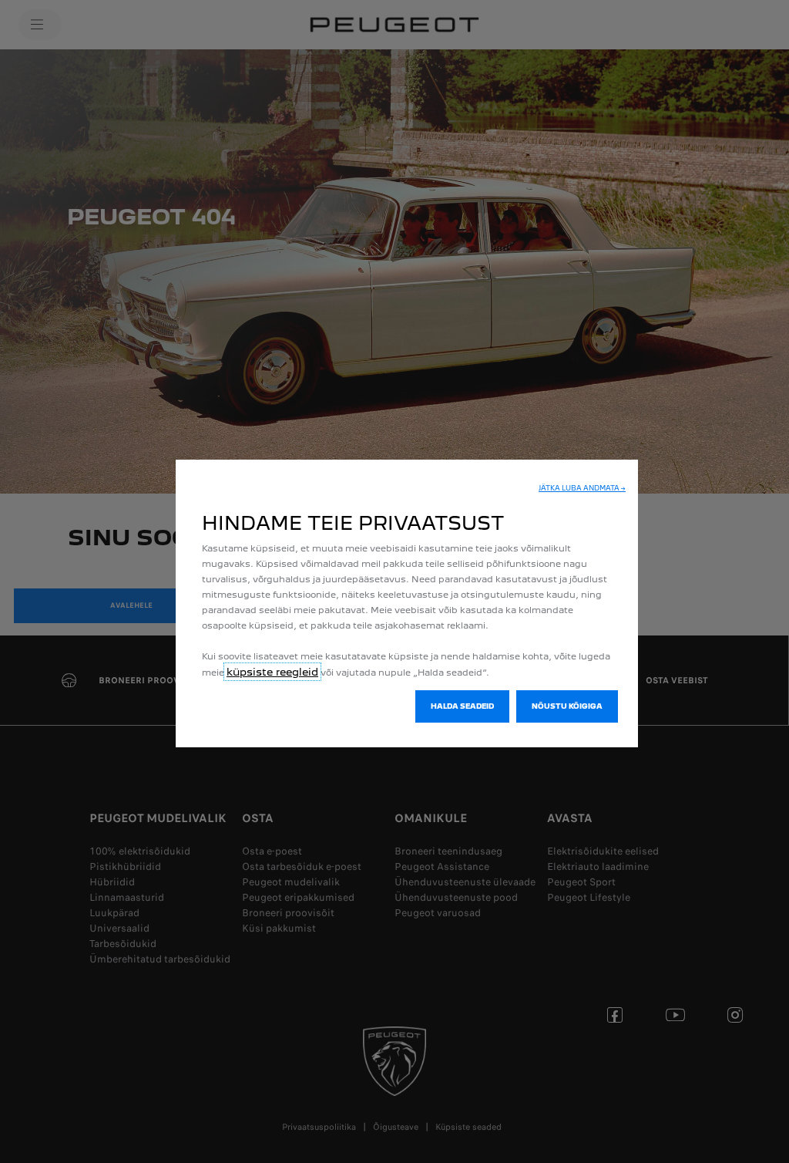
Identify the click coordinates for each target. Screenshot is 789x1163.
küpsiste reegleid (272, 672)
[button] (582, 488)
